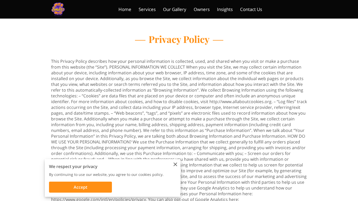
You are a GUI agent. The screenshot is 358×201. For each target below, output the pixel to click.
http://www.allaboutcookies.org (240, 101)
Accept (80, 187)
